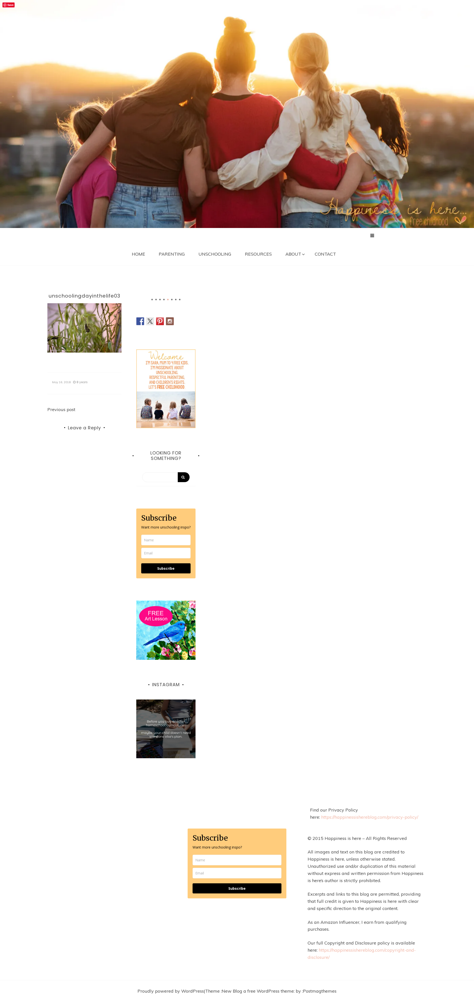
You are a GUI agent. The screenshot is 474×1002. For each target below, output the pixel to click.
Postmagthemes (319, 991)
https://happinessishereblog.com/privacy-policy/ (369, 817)
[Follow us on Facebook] (140, 321)
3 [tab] (160, 299)
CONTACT (325, 254)
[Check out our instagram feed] (170, 321)
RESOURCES (258, 254)
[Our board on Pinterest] (160, 321)
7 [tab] (176, 299)
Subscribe (166, 568)
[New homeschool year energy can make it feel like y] (166, 729)
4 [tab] (164, 299)
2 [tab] (156, 299)
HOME (138, 254)
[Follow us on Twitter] (150, 321)
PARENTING (172, 254)
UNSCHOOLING (214, 254)
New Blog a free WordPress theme (258, 991)
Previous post (61, 409)
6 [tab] (172, 299)
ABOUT (293, 254)
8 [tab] (179, 299)
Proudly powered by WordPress (171, 991)
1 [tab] (152, 299)
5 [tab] (168, 299)
